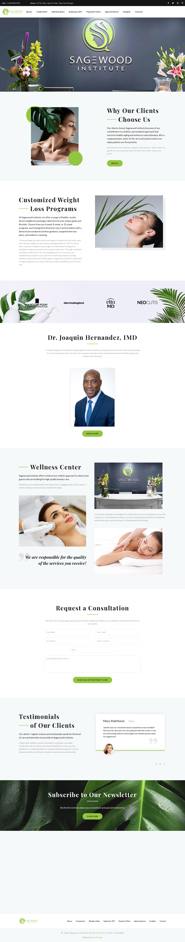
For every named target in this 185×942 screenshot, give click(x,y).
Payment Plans (93, 12)
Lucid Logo (97, 937)
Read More (92, 433)
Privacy (101, 933)
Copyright (119, 933)
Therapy (28, 76)
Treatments (41, 12)
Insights (127, 12)
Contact (139, 12)
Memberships (58, 12)
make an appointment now (92, 680)
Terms (109, 933)
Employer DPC (75, 12)
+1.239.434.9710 (13, 3)
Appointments (112, 12)
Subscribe (92, 816)
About (29, 12)
